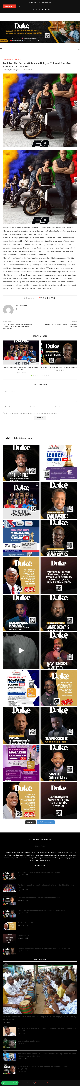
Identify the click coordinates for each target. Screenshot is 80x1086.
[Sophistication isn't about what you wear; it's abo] (59, 800)
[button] (17, 6)
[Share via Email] (54, 298)
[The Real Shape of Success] (9, 926)
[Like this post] (41, 298)
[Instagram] (36, 10)
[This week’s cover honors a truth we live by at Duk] (21, 575)
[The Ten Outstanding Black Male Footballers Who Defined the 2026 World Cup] (21, 352)
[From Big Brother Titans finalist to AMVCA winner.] (21, 613)
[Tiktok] (49, 10)
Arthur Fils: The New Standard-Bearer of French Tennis (39, 872)
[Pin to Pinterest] (47, 298)
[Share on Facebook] (43, 298)
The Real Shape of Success (28, 923)
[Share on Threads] (49, 298)
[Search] (79, 49)
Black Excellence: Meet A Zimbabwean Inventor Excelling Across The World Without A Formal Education (47, 1055)
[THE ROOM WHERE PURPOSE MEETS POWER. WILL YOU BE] (21, 538)
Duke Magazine (15, 70)
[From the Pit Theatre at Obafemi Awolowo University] (59, 538)
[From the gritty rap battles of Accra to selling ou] (59, 725)
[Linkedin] (39, 10)
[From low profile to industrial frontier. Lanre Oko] (59, 613)
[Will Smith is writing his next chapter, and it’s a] (59, 763)
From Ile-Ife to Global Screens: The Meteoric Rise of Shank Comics (44, 948)
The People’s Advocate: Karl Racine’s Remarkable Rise (39, 898)
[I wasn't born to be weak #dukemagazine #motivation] (21, 650)
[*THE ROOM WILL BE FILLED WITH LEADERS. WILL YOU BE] (21, 688)
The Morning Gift (24, 935)
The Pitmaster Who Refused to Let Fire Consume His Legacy (41, 910)
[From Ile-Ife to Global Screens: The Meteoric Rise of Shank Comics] (59, 352)
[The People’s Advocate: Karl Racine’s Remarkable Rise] (9, 900)
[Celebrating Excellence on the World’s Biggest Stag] (21, 500)
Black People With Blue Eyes (29, 1041)
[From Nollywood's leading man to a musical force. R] (59, 650)
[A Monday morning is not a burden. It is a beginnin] (59, 575)
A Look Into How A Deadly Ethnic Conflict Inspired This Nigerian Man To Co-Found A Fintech (47, 1029)
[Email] (45, 10)
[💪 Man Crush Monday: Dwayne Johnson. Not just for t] (21, 800)
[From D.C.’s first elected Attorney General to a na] (59, 500)
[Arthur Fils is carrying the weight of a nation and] (21, 463)
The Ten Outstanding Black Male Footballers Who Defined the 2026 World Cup (46, 886)
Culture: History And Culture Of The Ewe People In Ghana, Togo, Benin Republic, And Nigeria (39, 1018)
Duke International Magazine (43, 1083)
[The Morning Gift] (9, 938)
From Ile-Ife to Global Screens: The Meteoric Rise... (59, 367)
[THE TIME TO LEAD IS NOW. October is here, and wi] (21, 763)
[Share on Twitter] (45, 298)
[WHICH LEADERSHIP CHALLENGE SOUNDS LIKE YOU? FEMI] (59, 463)
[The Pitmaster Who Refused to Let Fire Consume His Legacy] (9, 913)
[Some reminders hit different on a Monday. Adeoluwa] (59, 688)
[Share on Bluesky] (52, 298)
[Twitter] (33, 10)
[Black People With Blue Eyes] (9, 1044)
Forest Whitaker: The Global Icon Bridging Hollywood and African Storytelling (43, 1067)
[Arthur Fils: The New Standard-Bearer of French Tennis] (9, 875)
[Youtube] (42, 10)
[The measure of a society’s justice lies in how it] (21, 725)
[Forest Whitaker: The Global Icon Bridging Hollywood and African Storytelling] (9, 1069)
